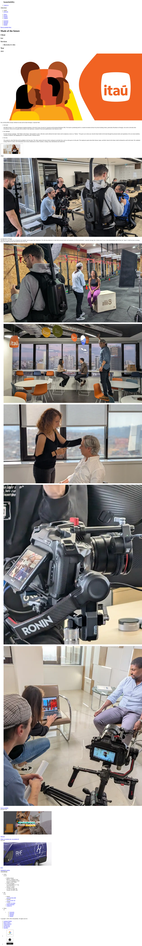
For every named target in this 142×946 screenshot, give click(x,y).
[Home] (9, 2)
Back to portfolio (5, 27)
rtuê (6, 11)
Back (10, 27)
